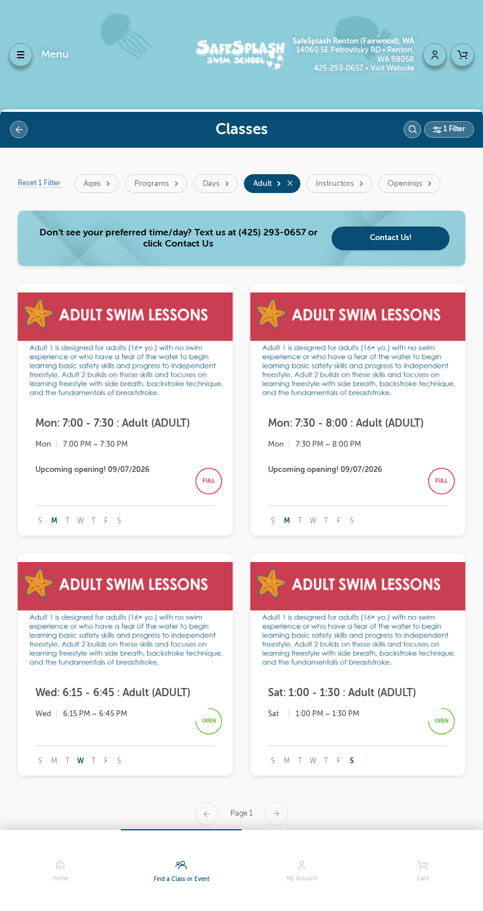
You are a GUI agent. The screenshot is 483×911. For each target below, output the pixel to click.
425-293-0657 (339, 68)
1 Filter (453, 129)
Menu (55, 54)
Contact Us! (391, 237)
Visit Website (392, 68)
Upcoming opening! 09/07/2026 (92, 469)
